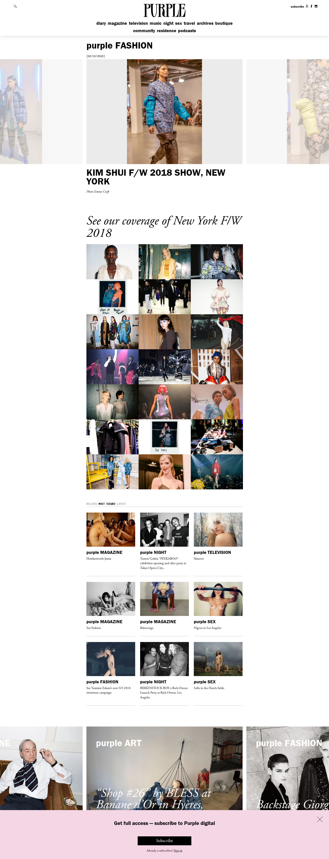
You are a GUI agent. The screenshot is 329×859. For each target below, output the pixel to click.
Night (168, 23)
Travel (189, 23)
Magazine (117, 23)
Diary (101, 23)
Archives (205, 23)
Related (91, 504)
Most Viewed (107, 504)
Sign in (178, 851)
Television (138, 23)
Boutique (224, 23)
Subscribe (164, 841)
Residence (166, 30)
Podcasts (187, 30)
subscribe (297, 6)
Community (144, 30)
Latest (121, 504)
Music (155, 23)
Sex (178, 23)
